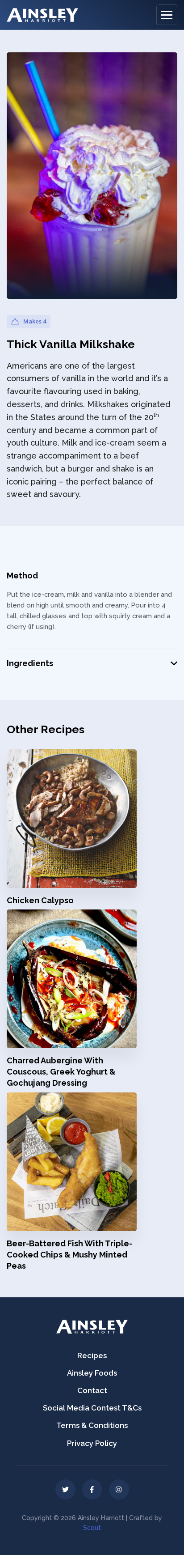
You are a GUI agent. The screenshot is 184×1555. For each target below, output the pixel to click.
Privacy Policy (92, 1443)
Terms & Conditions (92, 1425)
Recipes (92, 1355)
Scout (92, 1527)
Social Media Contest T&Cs (92, 1407)
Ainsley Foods (92, 1372)
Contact (92, 1390)
